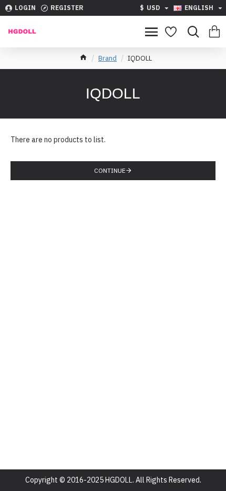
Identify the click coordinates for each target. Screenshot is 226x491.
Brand (107, 58)
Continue (110, 170)
